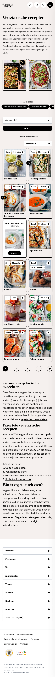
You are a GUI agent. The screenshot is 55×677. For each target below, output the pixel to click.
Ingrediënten (11, 576)
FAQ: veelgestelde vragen (16, 639)
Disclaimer (9, 634)
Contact (24, 643)
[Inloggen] (30, 5)
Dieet (7, 567)
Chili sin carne (13, 464)
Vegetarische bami (16, 471)
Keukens (9, 601)
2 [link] (16, 368)
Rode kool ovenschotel (18, 479)
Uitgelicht (15, 253)
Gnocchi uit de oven (17, 475)
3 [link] (27, 368)
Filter (26, 128)
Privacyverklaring (25, 634)
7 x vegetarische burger (39, 106)
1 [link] (5, 368)
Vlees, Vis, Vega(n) (14, 618)
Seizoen (9, 593)
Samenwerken (10, 643)
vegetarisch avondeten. (34, 419)
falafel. (6, 53)
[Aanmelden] (37, 5)
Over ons (35, 639)
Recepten (9, 551)
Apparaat (10, 610)
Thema (8, 584)
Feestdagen (10, 559)
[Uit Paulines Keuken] (7, 4)
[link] (49, 368)
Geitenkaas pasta (15, 467)
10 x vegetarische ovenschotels (15, 106)
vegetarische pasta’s (39, 35)
